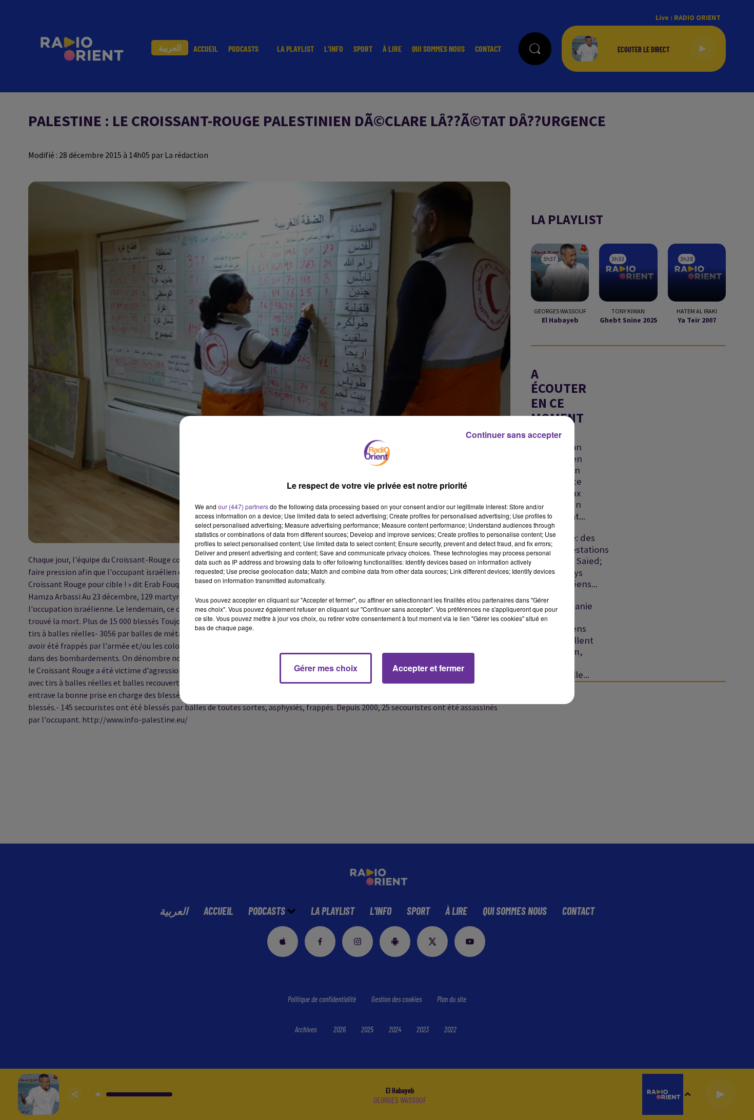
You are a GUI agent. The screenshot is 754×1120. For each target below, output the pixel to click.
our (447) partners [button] (243, 506)
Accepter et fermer (428, 668)
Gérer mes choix (326, 668)
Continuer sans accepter (514, 435)
